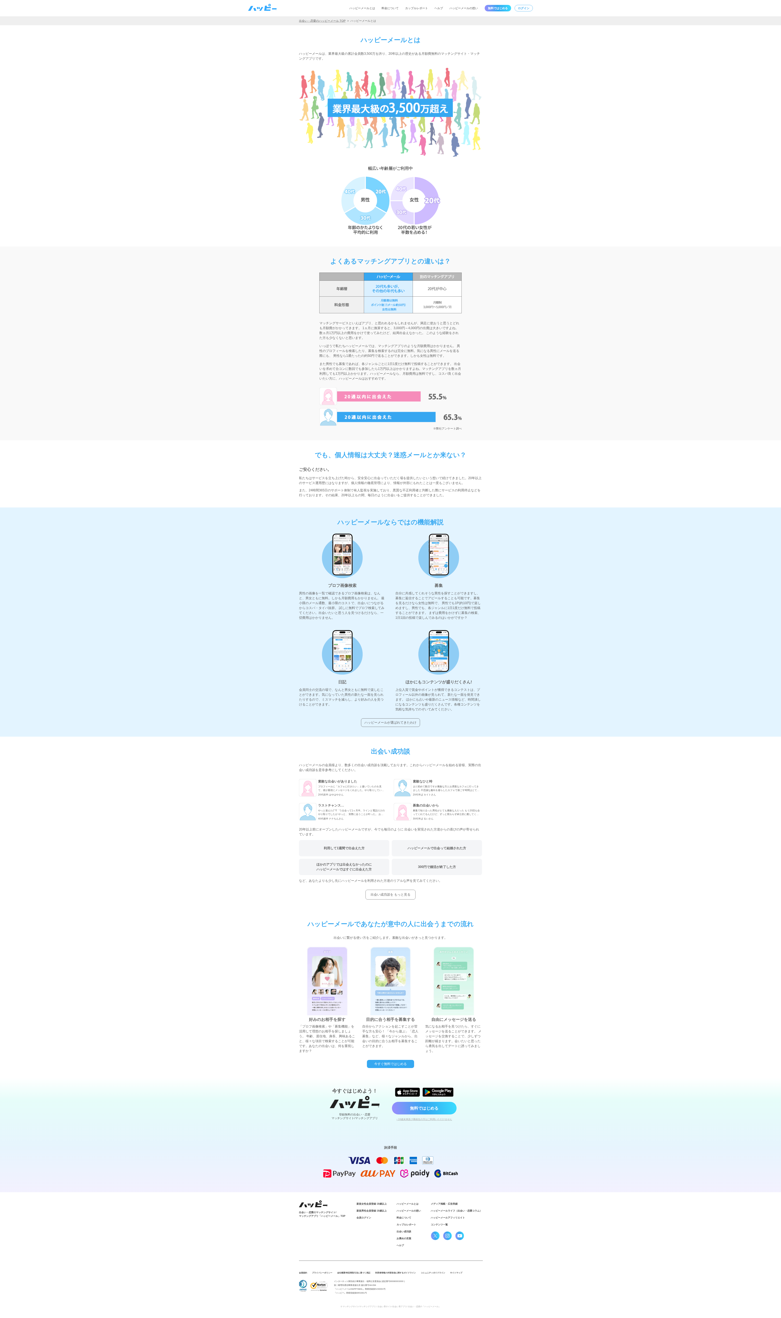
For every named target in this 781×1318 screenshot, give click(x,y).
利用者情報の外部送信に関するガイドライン (395, 1273)
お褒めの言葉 (404, 1238)
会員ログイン (364, 1217)
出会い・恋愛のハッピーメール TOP (322, 20)
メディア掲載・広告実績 (444, 1203)
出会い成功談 (404, 1231)
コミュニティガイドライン (433, 1273)
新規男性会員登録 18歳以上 (372, 1210)
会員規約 (303, 1273)
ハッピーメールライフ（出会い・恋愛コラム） (456, 1210)
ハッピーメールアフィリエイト (448, 1217)
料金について (390, 8)
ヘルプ (438, 8)
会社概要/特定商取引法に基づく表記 (353, 1273)
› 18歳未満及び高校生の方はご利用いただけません (424, 1119)
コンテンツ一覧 (439, 1224)
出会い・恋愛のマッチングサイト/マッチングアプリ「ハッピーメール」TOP (322, 1214)
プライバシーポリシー (322, 1273)
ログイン (523, 8)
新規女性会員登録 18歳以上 (372, 1203)
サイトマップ (456, 1273)
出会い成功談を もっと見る (390, 894)
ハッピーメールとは (362, 8)
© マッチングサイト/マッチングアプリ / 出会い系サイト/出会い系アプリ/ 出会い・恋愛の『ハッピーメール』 (391, 1306)
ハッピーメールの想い (463, 8)
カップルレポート (416, 8)
